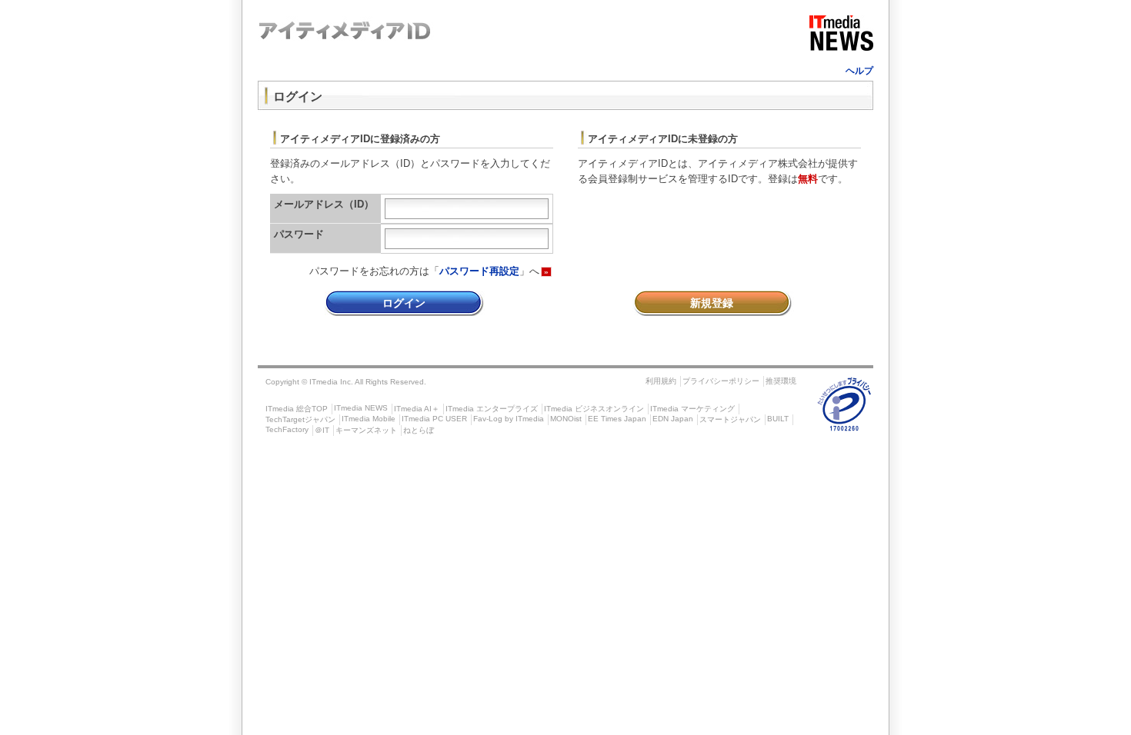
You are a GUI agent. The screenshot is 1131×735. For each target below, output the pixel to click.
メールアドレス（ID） (324, 204)
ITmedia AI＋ (416, 408)
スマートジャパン (730, 419)
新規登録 (711, 303)
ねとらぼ (418, 430)
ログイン (403, 303)
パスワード (299, 234)
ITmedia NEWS (361, 408)
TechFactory (287, 429)
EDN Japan (672, 418)
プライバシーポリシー (720, 381)
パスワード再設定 (479, 271)
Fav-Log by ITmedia (508, 418)
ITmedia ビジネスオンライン (594, 408)
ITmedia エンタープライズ (491, 408)
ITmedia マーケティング (692, 408)
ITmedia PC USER (434, 418)
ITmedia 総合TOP (296, 408)
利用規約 (661, 381)
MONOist (566, 418)
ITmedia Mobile (368, 418)
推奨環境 (781, 381)
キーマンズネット (366, 430)
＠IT (322, 430)
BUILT (778, 418)
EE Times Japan (617, 418)
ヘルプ (859, 70)
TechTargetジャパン (300, 419)
